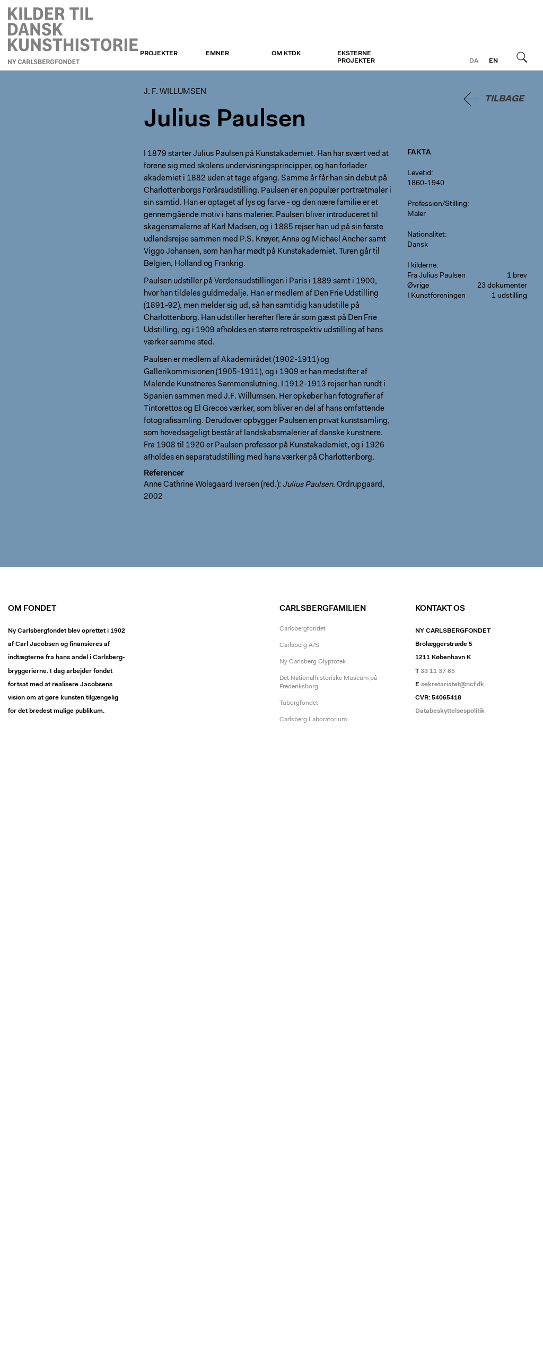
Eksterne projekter (356, 57)
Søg (522, 57)
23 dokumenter (502, 286)
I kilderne (421, 266)
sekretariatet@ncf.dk (452, 684)
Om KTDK (286, 53)
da (473, 61)
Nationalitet (426, 235)
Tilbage (504, 98)
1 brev (517, 276)
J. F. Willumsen (73, 35)
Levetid (419, 173)
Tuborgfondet (298, 703)
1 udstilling (509, 296)
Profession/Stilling (437, 204)
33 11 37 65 (438, 671)
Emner (217, 53)
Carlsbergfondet (302, 629)
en (493, 61)
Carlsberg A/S (299, 645)
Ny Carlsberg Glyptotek (312, 662)
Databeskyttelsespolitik (450, 711)
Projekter (159, 53)
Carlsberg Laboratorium (313, 719)
